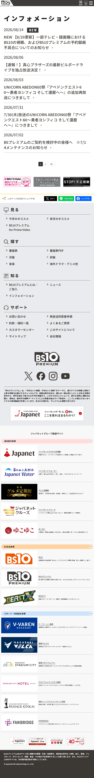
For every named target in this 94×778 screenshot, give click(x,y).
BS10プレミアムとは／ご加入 (23, 287)
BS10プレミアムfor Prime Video (19, 227)
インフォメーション (21, 296)
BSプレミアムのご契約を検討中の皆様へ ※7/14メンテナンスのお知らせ (45, 144)
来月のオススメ (60, 219)
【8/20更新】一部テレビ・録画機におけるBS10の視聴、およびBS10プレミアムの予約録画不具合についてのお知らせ (45, 42)
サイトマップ (17, 336)
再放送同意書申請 (61, 316)
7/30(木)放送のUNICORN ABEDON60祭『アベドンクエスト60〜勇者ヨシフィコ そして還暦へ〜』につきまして (45, 120)
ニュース (55, 285)
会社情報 (55, 336)
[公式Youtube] (65, 376)
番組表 (13, 250)
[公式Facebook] (41, 376)
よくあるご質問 (60, 323)
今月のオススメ (19, 219)
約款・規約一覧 (19, 323)
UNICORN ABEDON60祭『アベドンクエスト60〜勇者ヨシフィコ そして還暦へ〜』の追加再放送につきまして (45, 92)
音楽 (12, 264)
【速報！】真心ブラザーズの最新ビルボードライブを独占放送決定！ (43, 67)
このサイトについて (62, 330)
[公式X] (28, 376)
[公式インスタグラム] (53, 376)
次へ (51, 164)
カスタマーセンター (21, 330)
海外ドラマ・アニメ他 (64, 264)
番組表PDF (57, 250)
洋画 (12, 257)
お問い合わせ (17, 316)
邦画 (52, 257)
